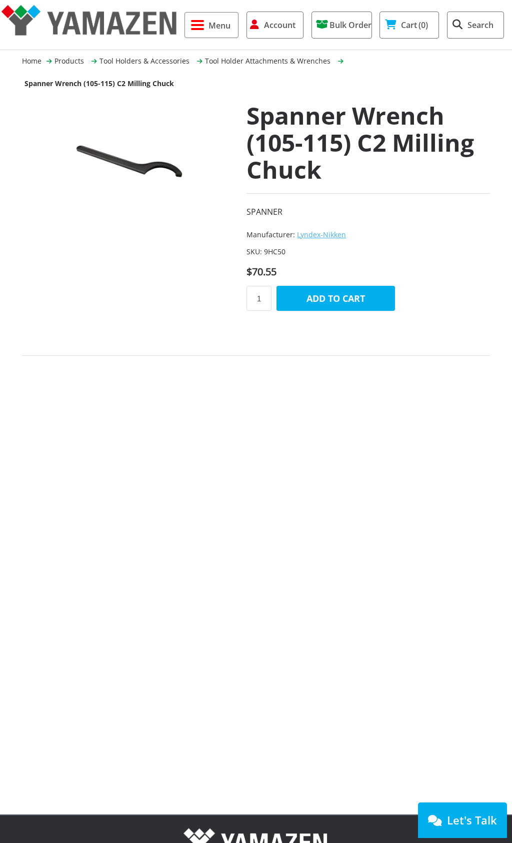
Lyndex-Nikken (321, 234)
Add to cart (335, 298)
